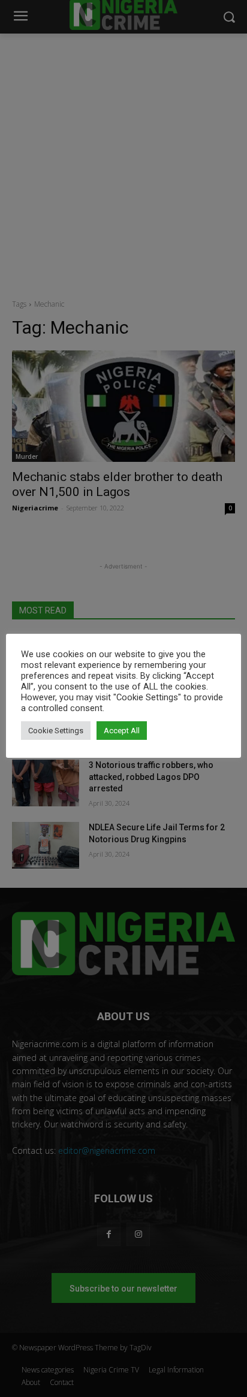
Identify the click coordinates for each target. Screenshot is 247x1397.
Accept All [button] (122, 730)
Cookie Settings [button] (55, 730)
